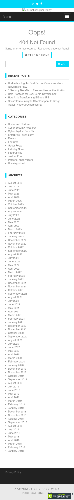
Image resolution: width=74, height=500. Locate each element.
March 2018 (15, 443)
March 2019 (15, 400)
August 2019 (15, 383)
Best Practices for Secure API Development (32, 94)
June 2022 (14, 261)
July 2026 (13, 186)
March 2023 (15, 229)
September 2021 (17, 293)
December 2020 (17, 325)
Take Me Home (38, 55)
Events (12, 138)
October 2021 (16, 290)
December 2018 (17, 411)
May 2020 (13, 350)
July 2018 (13, 429)
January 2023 (16, 236)
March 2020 (15, 358)
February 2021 (16, 318)
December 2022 (17, 240)
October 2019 (16, 375)
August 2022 (15, 254)
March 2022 (15, 272)
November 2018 (17, 415)
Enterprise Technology (21, 134)
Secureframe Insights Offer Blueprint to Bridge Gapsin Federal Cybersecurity (34, 102)
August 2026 (15, 183)
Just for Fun (15, 156)
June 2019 (14, 390)
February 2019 (16, 404)
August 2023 (15, 211)
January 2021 (16, 322)
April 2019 (14, 397)
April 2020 (14, 354)
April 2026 (14, 197)
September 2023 (17, 208)
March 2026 (15, 200)
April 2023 (14, 225)
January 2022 (16, 279)
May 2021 (13, 308)
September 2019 (17, 379)
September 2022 (17, 250)
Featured (13, 142)
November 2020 (17, 329)
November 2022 (17, 243)
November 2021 (17, 286)
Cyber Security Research (22, 127)
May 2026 (13, 193)
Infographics (15, 152)
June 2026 (14, 190)
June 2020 (14, 347)
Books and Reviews (19, 124)
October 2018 (16, 418)
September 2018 (17, 422)
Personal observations (20, 159)
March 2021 (15, 315)
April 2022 (14, 268)
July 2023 (13, 215)
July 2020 (13, 343)
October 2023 (16, 204)
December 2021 (17, 283)
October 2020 (16, 333)
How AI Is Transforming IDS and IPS (28, 97)
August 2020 (15, 340)
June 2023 (14, 218)
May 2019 (13, 393)
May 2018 (13, 436)
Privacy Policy (13, 472)
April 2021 (14, 311)
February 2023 (16, 233)
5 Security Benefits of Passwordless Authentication (36, 90)
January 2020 (16, 365)
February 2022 (16, 275)
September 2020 (17, 336)
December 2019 (17, 368)
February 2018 (16, 447)
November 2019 (17, 372)
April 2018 (14, 440)
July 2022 (13, 258)
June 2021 (14, 304)
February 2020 (16, 361)
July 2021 (13, 300)
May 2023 (13, 222)
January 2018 (16, 450)
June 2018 (14, 433)
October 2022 (16, 247)
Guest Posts (15, 145)
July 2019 (13, 386)
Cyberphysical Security (21, 131)
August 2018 (15, 425)
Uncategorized (16, 163)
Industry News (16, 149)
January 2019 (16, 408)
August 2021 (15, 297)
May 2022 (13, 265)
